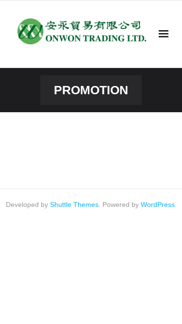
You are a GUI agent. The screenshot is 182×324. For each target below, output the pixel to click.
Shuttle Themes (74, 204)
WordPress (158, 204)
